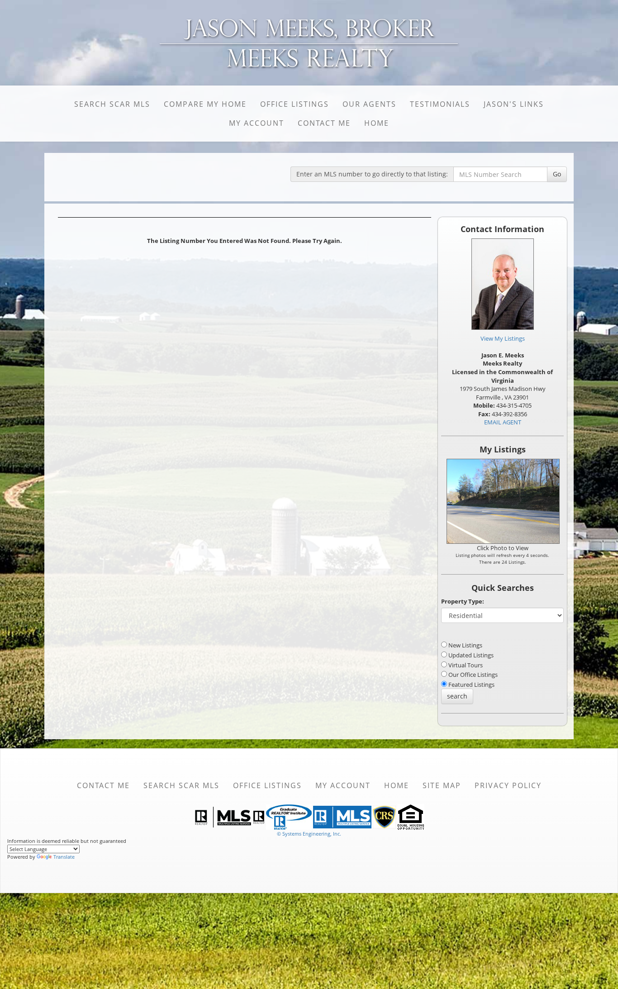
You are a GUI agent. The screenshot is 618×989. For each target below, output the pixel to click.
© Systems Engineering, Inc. (309, 833)
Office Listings (294, 104)
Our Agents (369, 104)
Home (376, 123)
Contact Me (324, 123)
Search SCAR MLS (112, 104)
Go (557, 174)
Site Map (442, 785)
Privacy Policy (508, 785)
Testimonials (440, 104)
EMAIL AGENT (502, 422)
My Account (256, 123)
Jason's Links (514, 104)
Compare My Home (205, 104)
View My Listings (502, 338)
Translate (64, 856)
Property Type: (462, 601)
